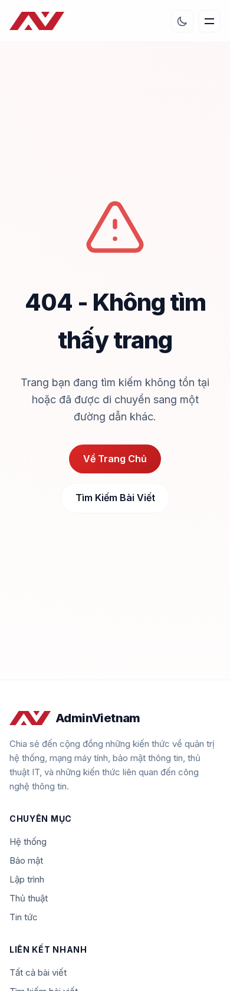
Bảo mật (26, 860)
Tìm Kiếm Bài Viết (115, 497)
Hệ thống (28, 841)
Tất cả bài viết (38, 972)
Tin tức (23, 917)
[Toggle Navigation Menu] (209, 21)
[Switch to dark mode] (182, 21)
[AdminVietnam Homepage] (36, 21)
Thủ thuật (28, 898)
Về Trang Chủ (115, 459)
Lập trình (26, 879)
